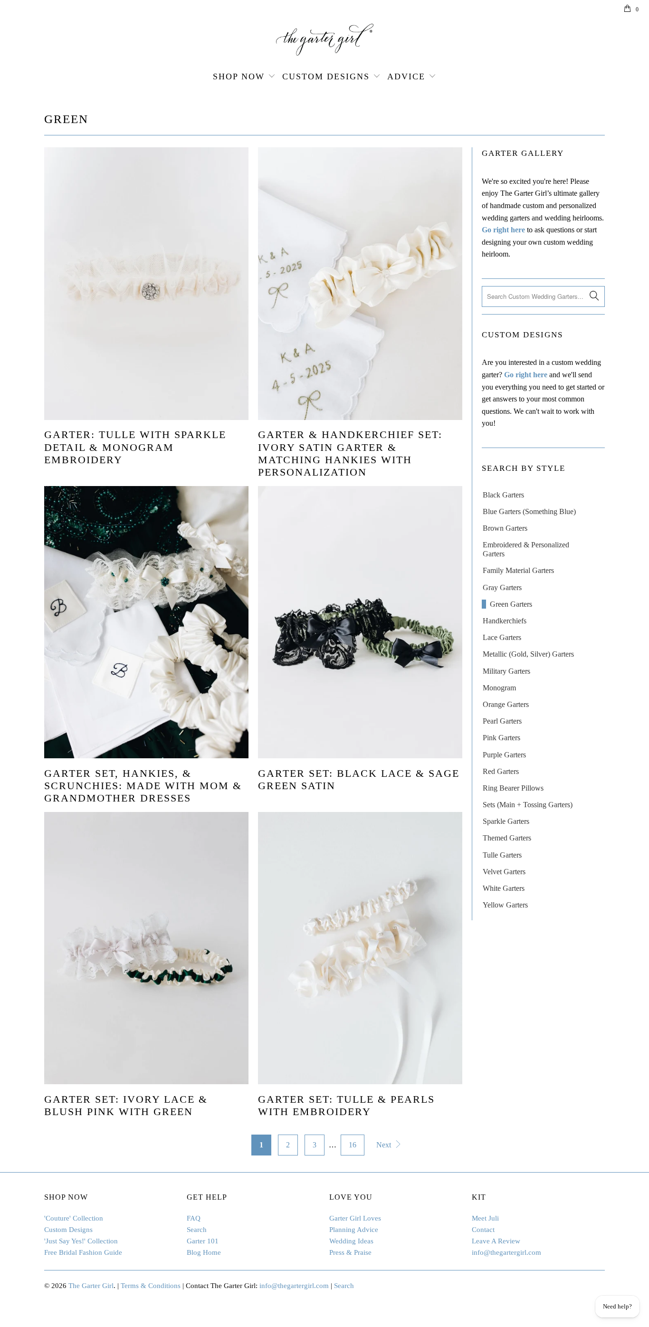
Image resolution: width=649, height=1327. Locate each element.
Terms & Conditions (151, 1285)
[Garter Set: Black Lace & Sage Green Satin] (360, 622)
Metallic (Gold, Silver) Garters (528, 654)
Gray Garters (502, 587)
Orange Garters (506, 704)
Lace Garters (502, 637)
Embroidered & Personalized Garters (526, 549)
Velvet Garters (504, 872)
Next (384, 1145)
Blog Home (204, 1252)
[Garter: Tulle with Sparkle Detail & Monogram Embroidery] (146, 283)
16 (352, 1145)
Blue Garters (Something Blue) (529, 511)
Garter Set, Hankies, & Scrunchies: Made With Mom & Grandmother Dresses (143, 785)
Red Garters (501, 771)
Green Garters (511, 604)
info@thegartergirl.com (506, 1252)
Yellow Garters (505, 905)
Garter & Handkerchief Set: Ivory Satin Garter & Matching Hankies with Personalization (350, 453)
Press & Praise (350, 1252)
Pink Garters (501, 738)
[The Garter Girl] (324, 39)
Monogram (499, 688)
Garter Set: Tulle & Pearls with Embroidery (346, 1105)
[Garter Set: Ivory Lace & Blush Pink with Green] (146, 948)
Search (197, 1229)
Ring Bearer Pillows (513, 788)
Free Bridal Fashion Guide (83, 1252)
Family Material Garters (518, 570)
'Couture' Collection (73, 1218)
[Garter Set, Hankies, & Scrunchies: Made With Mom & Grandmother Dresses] (146, 622)
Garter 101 (203, 1241)
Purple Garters (504, 755)
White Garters (504, 888)
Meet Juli (485, 1218)
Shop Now (239, 76)
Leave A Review (496, 1241)
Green (66, 119)
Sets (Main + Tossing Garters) (528, 805)
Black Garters (503, 495)
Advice (406, 76)
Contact (483, 1229)
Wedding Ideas (351, 1241)
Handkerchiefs (504, 621)
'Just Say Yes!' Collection (81, 1241)
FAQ (193, 1218)
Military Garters (506, 671)
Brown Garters (505, 528)
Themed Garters (507, 838)
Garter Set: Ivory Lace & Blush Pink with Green (126, 1105)
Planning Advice (353, 1229)
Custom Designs (326, 76)
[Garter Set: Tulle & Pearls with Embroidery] (360, 948)
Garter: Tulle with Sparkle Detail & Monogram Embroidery (135, 447)
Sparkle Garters (506, 821)
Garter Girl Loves (355, 1218)
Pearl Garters (502, 721)
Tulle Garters (502, 855)
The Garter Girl (91, 1285)
